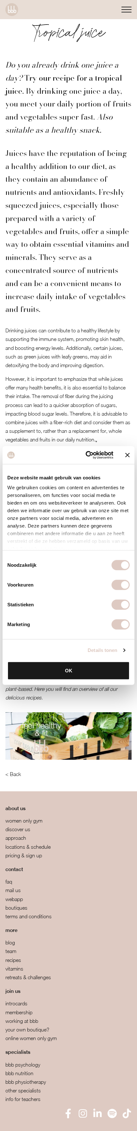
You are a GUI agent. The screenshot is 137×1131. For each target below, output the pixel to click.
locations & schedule (28, 847)
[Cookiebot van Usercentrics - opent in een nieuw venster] (86, 455)
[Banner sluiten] (127, 455)
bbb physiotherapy (25, 1082)
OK (68, 670)
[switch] (121, 585)
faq (8, 881)
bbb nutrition (19, 1073)
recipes (13, 960)
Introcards (16, 1003)
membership (18, 1012)
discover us (17, 829)
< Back (13, 774)
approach (15, 838)
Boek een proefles (38, 1122)
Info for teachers (22, 1099)
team (10, 951)
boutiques (16, 908)
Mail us (13, 890)
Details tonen (102, 650)
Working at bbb (21, 1021)
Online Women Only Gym (31, 1038)
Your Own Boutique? (27, 1029)
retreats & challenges (28, 977)
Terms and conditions (28, 916)
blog (10, 942)
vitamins (14, 969)
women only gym (23, 821)
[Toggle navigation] (126, 9)
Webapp (14, 899)
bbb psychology (22, 1065)
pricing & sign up (23, 855)
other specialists (23, 1090)
